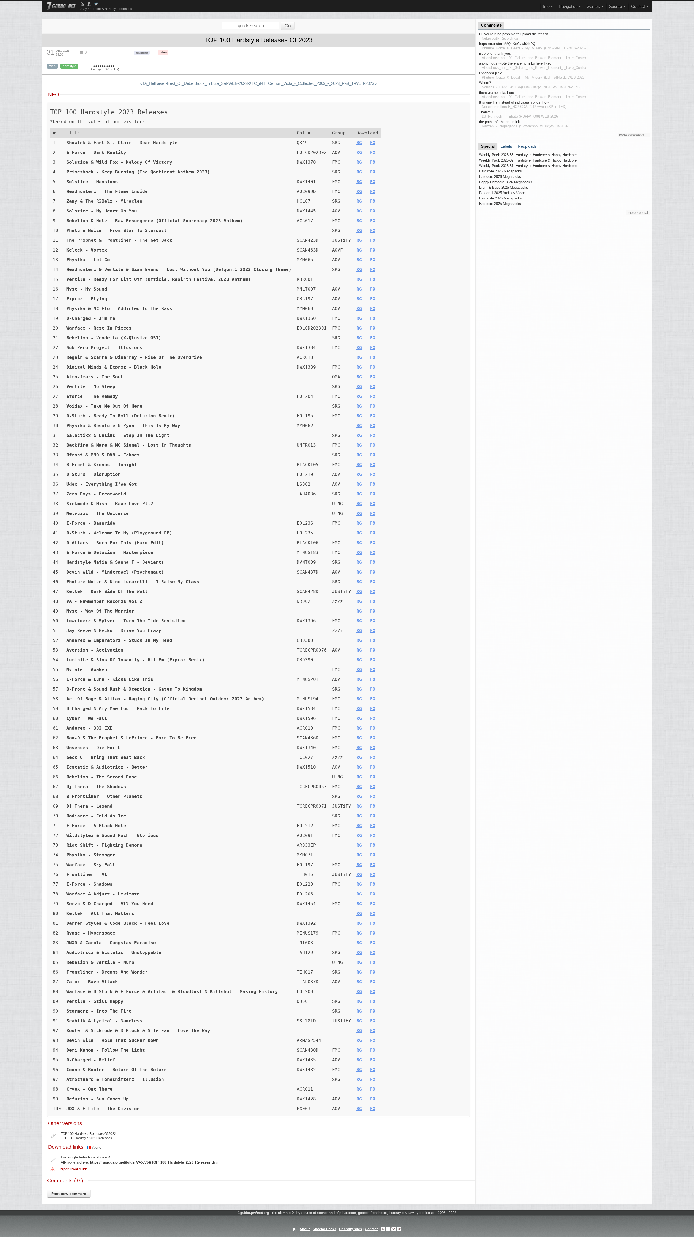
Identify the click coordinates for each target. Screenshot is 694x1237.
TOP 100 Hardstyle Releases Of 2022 (88, 1134)
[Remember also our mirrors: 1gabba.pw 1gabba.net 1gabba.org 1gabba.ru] (61, 6)
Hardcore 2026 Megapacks (500, 177)
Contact (371, 1229)
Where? (485, 83)
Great (107, 66)
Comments (491, 25)
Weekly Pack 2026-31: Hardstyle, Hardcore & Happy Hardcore (528, 166)
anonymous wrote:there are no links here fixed (515, 63)
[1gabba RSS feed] (82, 4)
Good (103, 66)
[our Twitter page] (393, 1229)
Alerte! (97, 1147)
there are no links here (496, 93)
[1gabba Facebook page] (89, 4)
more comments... (633, 135)
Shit (94, 66)
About (305, 1229)
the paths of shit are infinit (499, 122)
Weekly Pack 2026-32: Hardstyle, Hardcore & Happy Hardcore (528, 160)
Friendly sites (350, 1229)
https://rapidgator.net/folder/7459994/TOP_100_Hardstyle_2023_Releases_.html (155, 1162)
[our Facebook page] (388, 1229)
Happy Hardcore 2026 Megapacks (505, 182)
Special (488, 146)
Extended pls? (490, 73)
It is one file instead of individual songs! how (514, 102)
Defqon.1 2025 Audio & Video (502, 193)
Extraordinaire (114, 66)
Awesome (111, 66)
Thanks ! (486, 112)
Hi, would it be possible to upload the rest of (513, 34)
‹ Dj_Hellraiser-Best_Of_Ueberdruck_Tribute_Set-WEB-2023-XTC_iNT (202, 83)
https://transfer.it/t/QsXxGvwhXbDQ (507, 44)
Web (52, 66)
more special (638, 213)
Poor (98, 66)
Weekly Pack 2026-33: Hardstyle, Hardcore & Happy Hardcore (528, 155)
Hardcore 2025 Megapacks (500, 204)
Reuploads (527, 146)
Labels (506, 146)
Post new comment (68, 1193)
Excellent (109, 66)
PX (372, 142)
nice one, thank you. (495, 53)
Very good (105, 66)
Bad (96, 66)
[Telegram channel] (399, 1229)
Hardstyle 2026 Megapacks (500, 171)
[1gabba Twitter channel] (96, 4)
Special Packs (324, 1229)
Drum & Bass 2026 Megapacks (503, 187)
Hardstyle (69, 66)
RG (359, 142)
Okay (100, 66)
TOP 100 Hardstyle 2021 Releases (86, 1138)
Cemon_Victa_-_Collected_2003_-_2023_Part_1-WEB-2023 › (322, 83)
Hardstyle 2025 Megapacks (500, 198)
